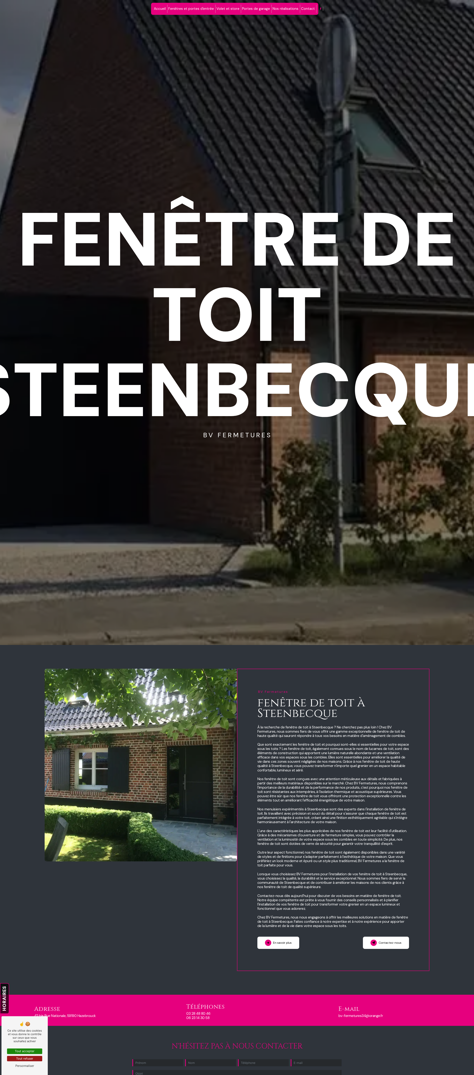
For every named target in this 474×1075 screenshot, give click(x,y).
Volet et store (227, 8)
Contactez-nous (390, 943)
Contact (308, 8)
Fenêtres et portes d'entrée (191, 8)
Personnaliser (24, 1066)
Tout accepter (24, 1051)
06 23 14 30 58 (197, 1017)
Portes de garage (256, 8)
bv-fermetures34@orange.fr (360, 1015)
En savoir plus (282, 943)
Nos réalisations (285, 8)
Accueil (160, 8)
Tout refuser (24, 1058)
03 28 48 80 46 (198, 1013)
